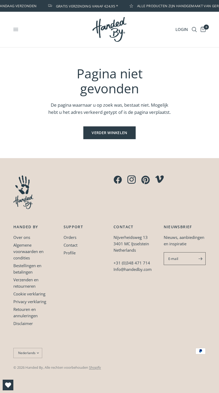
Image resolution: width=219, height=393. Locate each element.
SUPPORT (73, 227)
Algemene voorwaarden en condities (28, 251)
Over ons (21, 237)
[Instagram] (131, 179)
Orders (70, 237)
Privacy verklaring (29, 301)
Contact (70, 245)
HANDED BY (25, 227)
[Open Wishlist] (8, 385)
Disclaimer (23, 323)
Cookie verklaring (29, 293)
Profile (70, 252)
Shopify (95, 367)
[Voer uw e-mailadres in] (200, 258)
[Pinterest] (145, 180)
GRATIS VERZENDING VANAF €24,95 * (85, 6)
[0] (202, 29)
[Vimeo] (159, 179)
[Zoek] (194, 29)
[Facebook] (118, 179)
